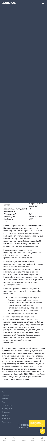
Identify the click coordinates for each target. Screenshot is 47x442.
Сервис (4, 402)
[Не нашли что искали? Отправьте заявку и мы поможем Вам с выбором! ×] (42, 431)
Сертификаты (6, 422)
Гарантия (5, 399)
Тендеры (5, 415)
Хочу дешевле (6, 412)
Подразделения (7, 409)
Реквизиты (5, 395)
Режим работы (7, 405)
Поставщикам (6, 419)
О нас (3, 392)
